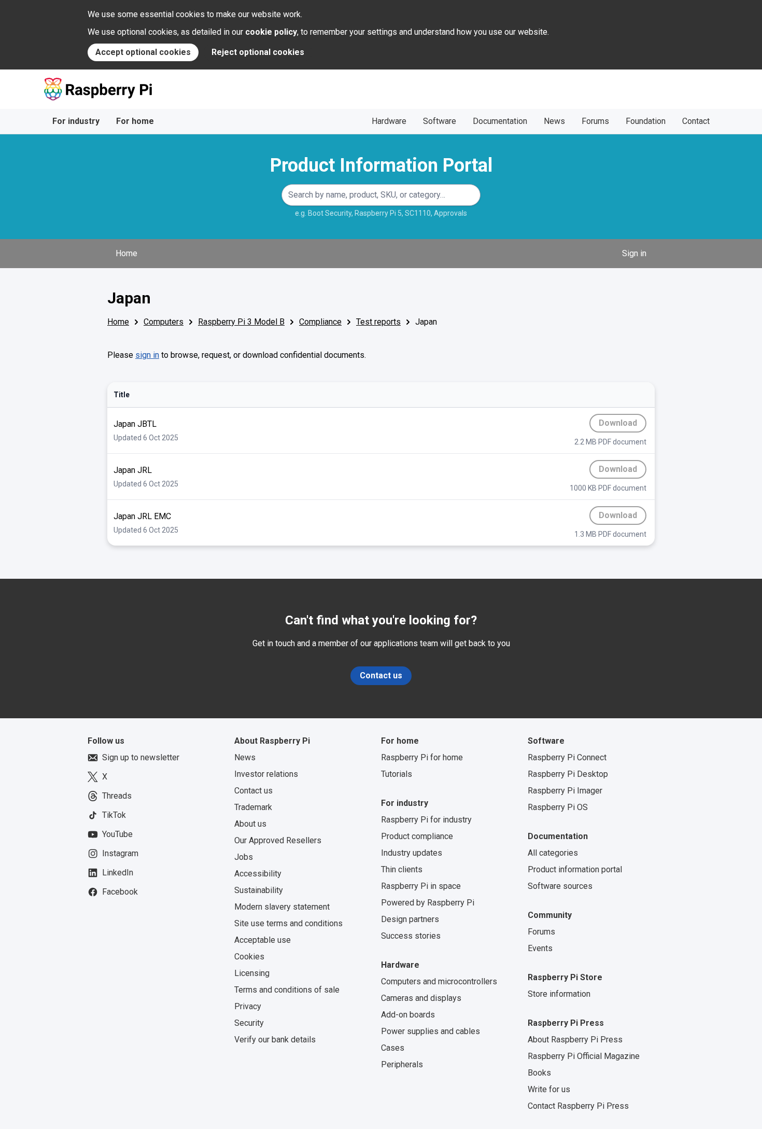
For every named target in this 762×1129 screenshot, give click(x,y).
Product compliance (417, 836)
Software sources (560, 886)
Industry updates (411, 853)
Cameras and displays (421, 998)
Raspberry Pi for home (422, 757)
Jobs (243, 857)
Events (540, 948)
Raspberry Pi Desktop (568, 774)
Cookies (249, 956)
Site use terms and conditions (288, 923)
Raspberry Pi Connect (567, 757)
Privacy (247, 1006)
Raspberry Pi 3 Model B (241, 322)
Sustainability (258, 890)
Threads (117, 796)
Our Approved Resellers (277, 840)
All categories (553, 853)
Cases (392, 1048)
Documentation (500, 121)
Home (126, 253)
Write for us (549, 1089)
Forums (595, 121)
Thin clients (401, 869)
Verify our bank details (275, 1039)
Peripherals (402, 1064)
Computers (164, 322)
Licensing (252, 973)
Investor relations (266, 774)
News (554, 121)
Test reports (378, 322)
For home (135, 121)
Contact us (381, 675)
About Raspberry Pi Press (575, 1039)
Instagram (120, 853)
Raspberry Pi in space (421, 886)
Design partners (410, 919)
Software (439, 121)
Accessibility (257, 874)
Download (622, 425)
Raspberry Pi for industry (426, 820)
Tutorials (396, 774)
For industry (76, 121)
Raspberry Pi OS (558, 807)
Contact (696, 121)
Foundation (646, 121)
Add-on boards (408, 1015)
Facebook (120, 892)
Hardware (389, 121)
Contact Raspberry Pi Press (578, 1106)
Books (539, 1073)
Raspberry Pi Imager (565, 791)
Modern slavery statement (282, 907)
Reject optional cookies (257, 52)
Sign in (634, 253)
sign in (147, 355)
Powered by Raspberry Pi (427, 903)
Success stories (411, 936)
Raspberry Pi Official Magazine (584, 1056)
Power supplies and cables (430, 1031)
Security (249, 1023)
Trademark (253, 807)
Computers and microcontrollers (439, 981)
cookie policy (271, 32)
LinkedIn (117, 872)
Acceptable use (262, 940)
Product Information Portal (381, 165)
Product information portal (575, 869)
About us (250, 824)
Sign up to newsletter (140, 757)
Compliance (320, 322)
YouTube (117, 834)
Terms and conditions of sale (287, 990)
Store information (559, 994)
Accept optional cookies (143, 52)
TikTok (114, 815)
